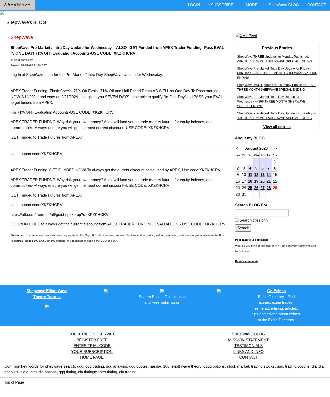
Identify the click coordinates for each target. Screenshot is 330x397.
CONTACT (316, 5)
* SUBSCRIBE (220, 5)
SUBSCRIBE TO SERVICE (92, 334)
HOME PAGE (92, 357)
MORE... (253, 5)
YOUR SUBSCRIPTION (92, 351)
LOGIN (194, 5)
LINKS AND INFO (248, 351)
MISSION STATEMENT (248, 340)
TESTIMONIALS (248, 345)
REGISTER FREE (92, 340)
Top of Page (14, 382)
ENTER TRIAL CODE (92, 345)
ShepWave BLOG (284, 5)
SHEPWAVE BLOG (248, 334)
